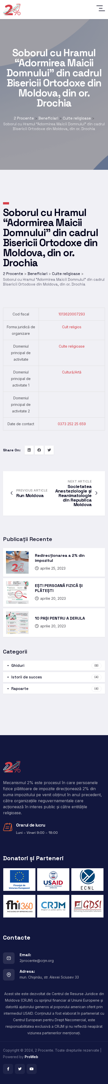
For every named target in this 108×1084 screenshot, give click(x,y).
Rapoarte (54, 688)
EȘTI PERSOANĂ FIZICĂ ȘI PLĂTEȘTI (59, 588)
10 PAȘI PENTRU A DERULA (60, 618)
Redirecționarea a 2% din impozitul (60, 558)
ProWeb (31, 1057)
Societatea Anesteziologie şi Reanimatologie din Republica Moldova (73, 495)
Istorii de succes (54, 677)
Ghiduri (54, 665)
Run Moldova (30, 495)
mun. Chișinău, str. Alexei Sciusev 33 (49, 977)
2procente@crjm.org (37, 960)
